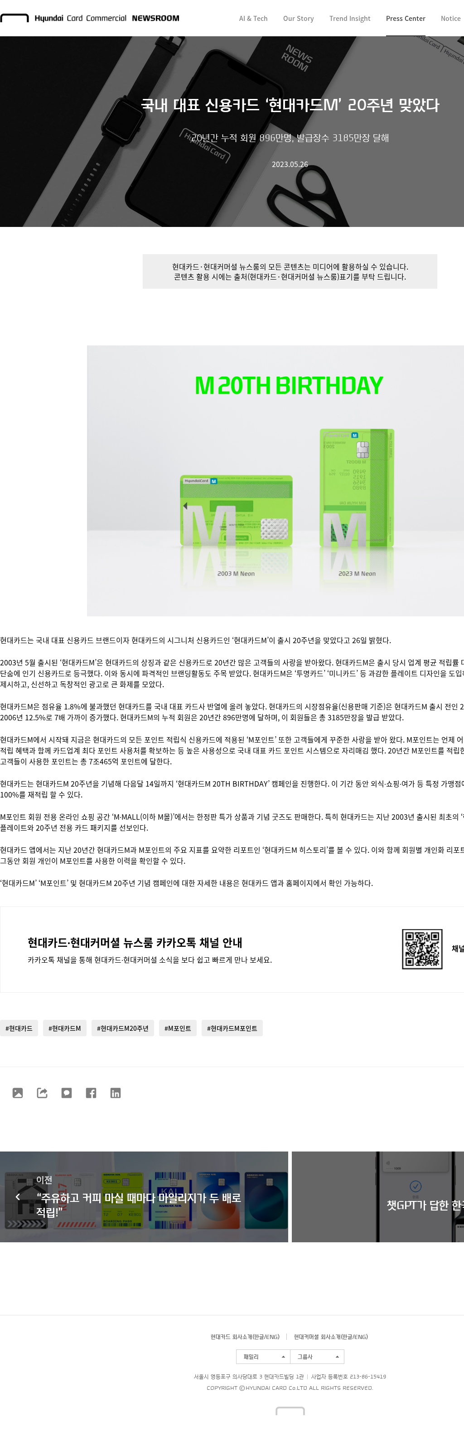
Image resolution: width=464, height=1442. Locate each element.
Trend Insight (350, 18)
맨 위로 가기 (439, 1417)
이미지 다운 (17, 1093)
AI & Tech (253, 18)
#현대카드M (64, 1028)
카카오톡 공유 (66, 1093)
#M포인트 (177, 1028)
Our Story (298, 18)
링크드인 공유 (115, 1093)
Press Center (405, 18)
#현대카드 (19, 1028)
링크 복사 (42, 1093)
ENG (272, 1336)
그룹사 (305, 1356)
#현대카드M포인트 (232, 1028)
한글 (259, 1336)
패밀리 (251, 1356)
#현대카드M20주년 (123, 1028)
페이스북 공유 (91, 1093)
